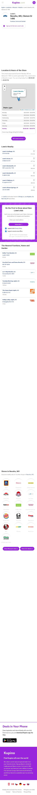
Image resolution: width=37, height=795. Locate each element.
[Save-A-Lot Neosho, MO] (30, 516)
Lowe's (5, 196)
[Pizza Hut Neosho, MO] (6, 494)
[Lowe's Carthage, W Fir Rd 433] (18, 152)
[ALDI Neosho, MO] (6, 483)
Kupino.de (20, 784)
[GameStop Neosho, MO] (6, 505)
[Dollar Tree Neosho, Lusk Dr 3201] (18, 255)
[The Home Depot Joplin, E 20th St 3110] (18, 292)
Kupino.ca (12, 784)
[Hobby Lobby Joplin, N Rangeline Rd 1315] (18, 302)
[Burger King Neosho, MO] (6, 516)
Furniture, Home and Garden (18, 21)
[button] (13, 26)
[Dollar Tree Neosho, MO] (18, 505)
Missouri (15, 7)
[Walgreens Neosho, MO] (18, 483)
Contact (8, 792)
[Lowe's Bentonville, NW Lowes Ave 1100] (18, 167)
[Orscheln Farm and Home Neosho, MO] (30, 505)
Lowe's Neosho (18, 91)
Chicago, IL (21, 196)
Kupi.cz (16, 784)
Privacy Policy (18, 228)
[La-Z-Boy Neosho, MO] (30, 494)
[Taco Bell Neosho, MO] (18, 516)
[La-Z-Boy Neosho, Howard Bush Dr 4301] (18, 274)
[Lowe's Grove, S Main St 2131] (18, 160)
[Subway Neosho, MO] (18, 527)
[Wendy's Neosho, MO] (18, 494)
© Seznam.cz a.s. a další (29, 109)
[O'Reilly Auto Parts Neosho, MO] (6, 538)
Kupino (3, 7)
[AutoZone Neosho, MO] (30, 527)
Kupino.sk (28, 784)
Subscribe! (18, 224)
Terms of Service (17, 792)
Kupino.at (8, 784)
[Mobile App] (10, 740)
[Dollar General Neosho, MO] (30, 483)
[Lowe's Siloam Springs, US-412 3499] (18, 189)
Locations (8, 7)
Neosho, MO (30, 474)
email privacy (23, 234)
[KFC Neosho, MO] (6, 527)
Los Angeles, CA (29, 196)
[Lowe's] (5, 16)
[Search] (34, 2)
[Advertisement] (18, 48)
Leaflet (22, 109)
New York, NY (5, 198)
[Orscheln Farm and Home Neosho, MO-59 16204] (18, 264)
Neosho (20, 7)
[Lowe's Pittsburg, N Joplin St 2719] (18, 181)
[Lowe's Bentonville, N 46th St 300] (18, 174)
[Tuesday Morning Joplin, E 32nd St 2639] (18, 283)
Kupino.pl (24, 784)
